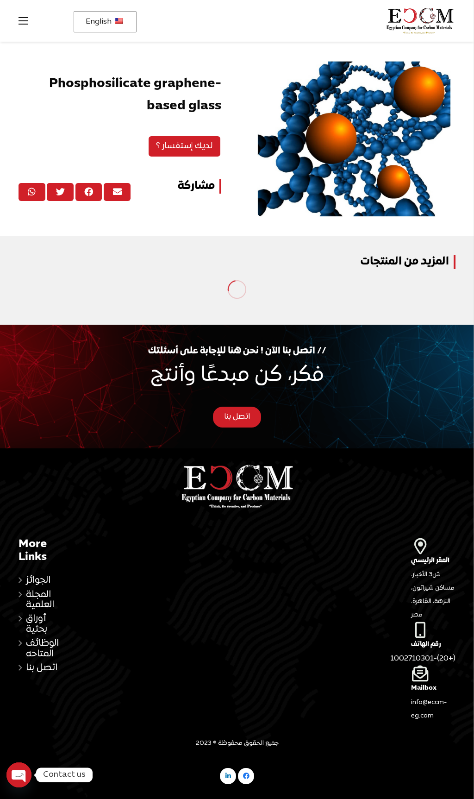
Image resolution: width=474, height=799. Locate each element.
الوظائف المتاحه (42, 648)
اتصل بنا (41, 667)
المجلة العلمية (40, 599)
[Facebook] (246, 776)
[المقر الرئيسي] (433, 546)
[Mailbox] (433, 673)
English (99, 21)
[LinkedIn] (228, 776)
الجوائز (38, 580)
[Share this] (88, 192)
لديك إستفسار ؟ (184, 146)
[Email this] (117, 192)
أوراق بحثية (36, 624)
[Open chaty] (18, 774)
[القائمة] (23, 20)
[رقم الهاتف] (433, 630)
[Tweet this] (60, 192)
